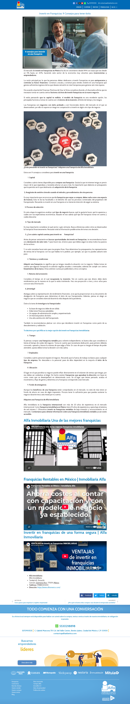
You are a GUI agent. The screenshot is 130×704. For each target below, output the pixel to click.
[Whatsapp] (85, 3)
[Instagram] (79, 3)
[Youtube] (82, 3)
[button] (86, 595)
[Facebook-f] (77, 3)
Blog (113, 7)
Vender (78, 7)
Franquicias (104, 7)
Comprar (87, 7)
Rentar (95, 7)
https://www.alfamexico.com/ (48, 587)
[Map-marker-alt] (74, 3)
